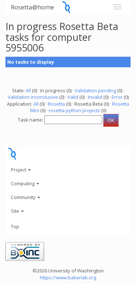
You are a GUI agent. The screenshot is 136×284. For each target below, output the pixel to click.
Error (117, 97)
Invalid (95, 97)
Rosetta (56, 104)
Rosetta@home (32, 7)
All (28, 90)
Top (15, 226)
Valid (72, 97)
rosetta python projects (74, 110)
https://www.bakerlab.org (68, 277)
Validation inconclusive (33, 97)
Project (19, 169)
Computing (23, 183)
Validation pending (95, 90)
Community (24, 197)
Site (15, 211)
